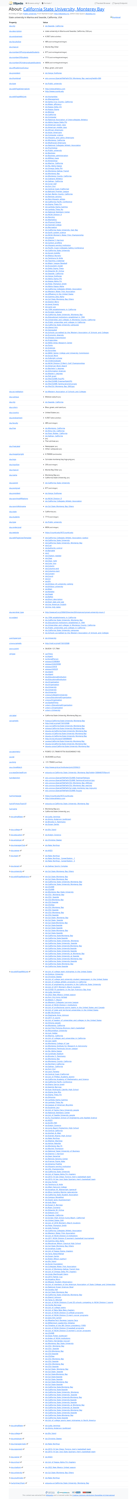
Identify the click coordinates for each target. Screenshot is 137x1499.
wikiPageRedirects (20, 876)
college (15, 829)
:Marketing (51, 220)
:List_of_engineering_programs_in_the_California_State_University (73, 984)
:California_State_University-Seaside (61, 948)
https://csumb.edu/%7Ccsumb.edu (59, 532)
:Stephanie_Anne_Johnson (57, 1015)
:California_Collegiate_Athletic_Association (63, 289)
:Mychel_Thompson (54, 1148)
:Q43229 (51, 669)
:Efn (48, 581)
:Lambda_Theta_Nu (54, 209)
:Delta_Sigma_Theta (54, 268)
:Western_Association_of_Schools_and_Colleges (65, 391)
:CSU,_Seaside (52, 897)
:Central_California (54, 1130)
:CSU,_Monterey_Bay (54, 894)
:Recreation (51, 227)
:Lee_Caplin (51, 1041)
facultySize (15, 41)
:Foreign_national (53, 312)
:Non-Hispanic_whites (55, 199)
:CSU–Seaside (52, 915)
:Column (49, 566)
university (16, 871)
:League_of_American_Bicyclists (59, 1105)
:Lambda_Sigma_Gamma (56, 207)
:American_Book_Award (56, 366)
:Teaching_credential (54, 261)
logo (12, 459)
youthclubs (17, 1478)
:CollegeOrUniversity (56, 695)
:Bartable (50, 550)
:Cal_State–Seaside (54, 933)
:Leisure (49, 237)
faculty (13, 423)
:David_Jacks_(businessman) (57, 1200)
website (14, 532)
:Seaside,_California (54, 26)
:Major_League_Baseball (56, 263)
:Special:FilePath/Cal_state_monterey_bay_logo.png (71, 788)
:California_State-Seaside (56, 938)
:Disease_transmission (55, 337)
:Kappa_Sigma (52, 109)
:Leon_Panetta (52, 1071)
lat (11, 757)
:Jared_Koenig (52, 304)
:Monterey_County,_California (58, 176)
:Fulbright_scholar (53, 358)
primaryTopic (18, 1483)
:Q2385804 (52, 661)
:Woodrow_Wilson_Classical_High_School (63, 1243)
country (14, 412)
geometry (14, 751)
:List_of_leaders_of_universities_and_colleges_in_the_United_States (73, 1020)
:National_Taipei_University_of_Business (62, 1151)
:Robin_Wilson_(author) (55, 1259)
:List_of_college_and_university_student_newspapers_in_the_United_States (76, 979)
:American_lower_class (55, 125)
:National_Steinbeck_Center (57, 212)
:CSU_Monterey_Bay (54, 907)
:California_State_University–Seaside (61, 961)
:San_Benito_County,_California (59, 194)
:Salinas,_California (54, 181)
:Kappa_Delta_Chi (53, 107)
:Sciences (50, 348)
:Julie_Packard (52, 1228)
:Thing (49, 654)
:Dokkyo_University (54, 974)
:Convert (49, 574)
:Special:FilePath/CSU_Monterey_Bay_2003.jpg (68, 783)
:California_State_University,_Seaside (61, 943)
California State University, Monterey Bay (63, 9)
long (12, 762)
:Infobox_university (54, 586)
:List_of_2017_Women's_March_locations (62, 987)
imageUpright (16, 454)
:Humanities (51, 96)
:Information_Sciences (55, 371)
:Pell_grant (50, 376)
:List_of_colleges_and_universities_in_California (65, 1038)
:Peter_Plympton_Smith (56, 284)
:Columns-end (52, 568)
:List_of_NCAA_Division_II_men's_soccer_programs (66, 1315)
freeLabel (14, 446)
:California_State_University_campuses (62, 325)
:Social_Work (51, 355)
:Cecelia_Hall (51, 1289)
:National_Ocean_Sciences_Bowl (59, 1287)
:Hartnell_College (53, 225)
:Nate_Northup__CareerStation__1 (60, 858)
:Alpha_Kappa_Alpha (54, 286)
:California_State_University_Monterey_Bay (63, 882)
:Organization (53, 700)
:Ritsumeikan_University (56, 1030)
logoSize (14, 464)
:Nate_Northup (52, 845)
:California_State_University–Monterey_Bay (63, 958)
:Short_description (54, 599)
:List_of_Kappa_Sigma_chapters (59, 1251)
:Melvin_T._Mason (53, 1000)
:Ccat (48, 545)
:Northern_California (54, 1064)
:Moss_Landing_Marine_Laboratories (61, 1192)
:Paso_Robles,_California (56, 433)
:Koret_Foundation (54, 1264)
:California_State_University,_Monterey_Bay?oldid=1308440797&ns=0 (77, 772)
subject (13, 617)
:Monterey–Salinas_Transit (57, 171)
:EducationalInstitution (55, 677)
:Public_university (53, 83)
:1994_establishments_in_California (60, 309)
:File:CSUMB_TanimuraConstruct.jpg (61, 384)
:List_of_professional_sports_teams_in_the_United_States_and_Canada (74, 1007)
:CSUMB (49, 887)
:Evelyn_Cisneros (53, 835)
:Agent (49, 656)
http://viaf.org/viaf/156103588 (57, 643)
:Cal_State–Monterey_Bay (56, 930)
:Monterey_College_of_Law (57, 1043)
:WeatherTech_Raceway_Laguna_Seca (61, 1320)
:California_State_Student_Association (61, 1195)
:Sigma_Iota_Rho (53, 1092)
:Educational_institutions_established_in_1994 (65, 317)
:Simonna (50, 1097)
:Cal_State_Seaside (54, 928)
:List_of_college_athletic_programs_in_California (65, 982)
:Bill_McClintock (52, 1012)
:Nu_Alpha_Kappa (53, 166)
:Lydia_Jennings (52, 816)
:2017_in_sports (52, 1018)
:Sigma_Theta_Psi (53, 204)
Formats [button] (47, 3)
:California (50, 114)
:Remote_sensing (53, 196)
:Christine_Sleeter (53, 840)
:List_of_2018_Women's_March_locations (62, 1223)
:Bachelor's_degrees (54, 368)
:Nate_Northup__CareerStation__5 (60, 861)
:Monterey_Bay (52, 173)
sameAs (15, 643)
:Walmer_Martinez (54, 1141)
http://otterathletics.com (55, 89)
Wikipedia (49, 1495)
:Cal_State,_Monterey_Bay (56, 917)
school (15, 1462)
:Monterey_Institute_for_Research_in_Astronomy (66, 1046)
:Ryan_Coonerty (52, 1207)
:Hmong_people (53, 1023)
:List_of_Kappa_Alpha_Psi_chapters (60, 1174)
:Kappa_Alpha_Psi (53, 281)
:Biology (49, 112)
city (12, 26)
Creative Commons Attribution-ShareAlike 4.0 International (93, 1495)
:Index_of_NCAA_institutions (57, 1338)
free (12, 428)
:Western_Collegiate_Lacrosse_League (61, 1002)
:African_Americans (54, 130)
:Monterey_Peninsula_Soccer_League (61, 1048)
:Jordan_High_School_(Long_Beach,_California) (65, 1218)
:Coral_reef (51, 184)
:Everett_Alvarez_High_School (58, 1136)
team (14, 856)
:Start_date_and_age (54, 602)
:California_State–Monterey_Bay (59, 964)
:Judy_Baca (50, 1202)
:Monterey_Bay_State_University (59, 892)
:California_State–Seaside (56, 966)
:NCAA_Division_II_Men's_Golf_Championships (65, 363)
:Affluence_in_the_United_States (59, 294)
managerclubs (18, 1444)
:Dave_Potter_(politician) (56, 1336)
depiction (14, 778)
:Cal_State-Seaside (53, 925)
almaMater (17, 816)
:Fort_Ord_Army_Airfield (56, 997)
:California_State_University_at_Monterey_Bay (64, 953)
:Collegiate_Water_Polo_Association (60, 1266)
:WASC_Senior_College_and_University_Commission (67, 353)
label (12, 715)
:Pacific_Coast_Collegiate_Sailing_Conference (64, 248)
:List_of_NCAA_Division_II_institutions (61, 1236)
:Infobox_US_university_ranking (59, 584)
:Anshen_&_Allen (53, 1133)
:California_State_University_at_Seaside (62, 956)
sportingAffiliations (18, 498)
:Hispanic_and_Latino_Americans (59, 137)
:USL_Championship (54, 1169)
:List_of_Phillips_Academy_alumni (59, 1077)
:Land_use (50, 307)
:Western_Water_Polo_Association (60, 291)
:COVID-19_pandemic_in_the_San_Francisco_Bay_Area (68, 989)
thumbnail (15, 78)
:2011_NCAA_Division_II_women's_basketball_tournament (69, 1238)
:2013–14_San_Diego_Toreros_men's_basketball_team (68, 1177)
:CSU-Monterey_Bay (54, 900)
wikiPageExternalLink (19, 89)
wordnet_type (16, 612)
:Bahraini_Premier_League (57, 191)
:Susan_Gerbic (52, 824)
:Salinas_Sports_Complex (56, 866)
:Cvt (48, 579)
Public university (29, 14)
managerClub (18, 845)
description (15, 31)
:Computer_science (54, 135)
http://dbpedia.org (61, 14)
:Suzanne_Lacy (52, 1107)
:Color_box (50, 563)
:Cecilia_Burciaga (53, 1305)
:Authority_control (53, 548)
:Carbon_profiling (53, 243)
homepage (15, 796)
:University (50, 638)
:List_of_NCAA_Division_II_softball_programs (64, 1312)
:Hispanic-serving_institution (58, 245)
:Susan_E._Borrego (54, 1205)
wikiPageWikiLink (17, 96)
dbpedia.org (90, 14)
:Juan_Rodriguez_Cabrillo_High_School (62, 1089)
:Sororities (50, 350)
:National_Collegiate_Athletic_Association (63, 145)
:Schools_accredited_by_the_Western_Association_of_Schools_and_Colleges (77, 332)
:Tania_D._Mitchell (53, 1300)
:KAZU (49, 850)
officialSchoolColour (19, 68)
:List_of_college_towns (55, 1307)
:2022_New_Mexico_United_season (60, 994)
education (16, 835)
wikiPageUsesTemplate (20, 538)
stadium (16, 1467)
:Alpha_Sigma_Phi (53, 278)
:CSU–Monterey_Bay (54, 912)
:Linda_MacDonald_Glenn (56, 1274)
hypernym (15, 638)
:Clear (48, 558)
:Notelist (49, 591)
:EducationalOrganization (58, 697)
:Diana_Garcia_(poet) (54, 1084)
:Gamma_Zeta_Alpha (54, 296)
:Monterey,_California (55, 140)
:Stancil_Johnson (53, 1297)
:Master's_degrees (54, 373)
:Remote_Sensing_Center (56, 1159)
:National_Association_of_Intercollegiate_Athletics (66, 119)
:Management (52, 99)
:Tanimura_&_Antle (54, 258)
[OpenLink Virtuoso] (50, 1492)
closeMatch (15, 767)
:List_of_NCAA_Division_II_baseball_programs (64, 1328)
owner (15, 850)
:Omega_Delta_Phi (54, 168)
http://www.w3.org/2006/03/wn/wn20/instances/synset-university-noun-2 (75, 612)
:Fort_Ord (50, 186)
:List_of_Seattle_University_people (60, 1115)
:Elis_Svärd (50, 829)
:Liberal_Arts (51, 327)
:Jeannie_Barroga (53, 1087)
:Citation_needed (53, 556)
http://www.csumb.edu (54, 91)
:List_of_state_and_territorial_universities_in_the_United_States (71, 1010)
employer (16, 840)
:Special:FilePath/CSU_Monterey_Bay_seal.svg (68, 785)
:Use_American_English (55, 604)
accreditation (16, 391)
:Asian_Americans (53, 132)
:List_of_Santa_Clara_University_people (62, 1110)
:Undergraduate (53, 361)
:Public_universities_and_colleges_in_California (65, 322)
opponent (16, 1449)
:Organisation (52, 682)
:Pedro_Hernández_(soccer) (57, 1341)
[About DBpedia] (16, 3)
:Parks (49, 345)
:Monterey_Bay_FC (53, 1146)
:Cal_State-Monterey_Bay (56, 923)
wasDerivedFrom (18, 772)
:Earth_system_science (55, 232)
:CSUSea (49, 905)
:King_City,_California (54, 431)
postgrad (14, 488)
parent (13, 483)
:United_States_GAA (54, 1220)
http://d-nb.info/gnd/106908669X (58, 738)
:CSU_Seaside (51, 910)
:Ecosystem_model (54, 266)
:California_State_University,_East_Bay (61, 230)
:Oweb (49, 594)
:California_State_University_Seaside (61, 951)
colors (13, 407)
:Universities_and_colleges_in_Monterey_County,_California (70, 320)
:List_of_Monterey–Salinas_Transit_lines (62, 1269)
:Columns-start (52, 571)
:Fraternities (51, 340)
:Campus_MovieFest (54, 1197)
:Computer (50, 117)
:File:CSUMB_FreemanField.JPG (58, 381)
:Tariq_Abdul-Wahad (54, 1253)
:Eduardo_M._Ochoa (54, 271)
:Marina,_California (54, 163)
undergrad (15, 527)
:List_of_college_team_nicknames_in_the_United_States (68, 971)
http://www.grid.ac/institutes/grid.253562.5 (62, 767)
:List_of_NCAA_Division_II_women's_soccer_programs (68, 1330)
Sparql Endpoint (120, 3)
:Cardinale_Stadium (54, 1053)
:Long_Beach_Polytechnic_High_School (62, 1128)
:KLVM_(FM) (51, 1123)
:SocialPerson (51, 659)
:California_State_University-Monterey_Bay (63, 946)
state (13, 511)
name (13, 475)
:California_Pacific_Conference (58, 202)
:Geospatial (51, 330)
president (14, 73)
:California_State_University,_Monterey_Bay (64, 314)
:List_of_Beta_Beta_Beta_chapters (59, 1310)
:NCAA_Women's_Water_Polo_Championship (64, 235)
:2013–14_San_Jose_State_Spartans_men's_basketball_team (70, 1179)
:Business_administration (56, 155)
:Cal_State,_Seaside (54, 920)
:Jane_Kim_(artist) (53, 1318)
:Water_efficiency (53, 104)
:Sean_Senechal (52, 1156)
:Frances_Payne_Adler (55, 1161)
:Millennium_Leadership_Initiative (60, 1323)
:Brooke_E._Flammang (55, 822)
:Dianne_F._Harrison (54, 240)
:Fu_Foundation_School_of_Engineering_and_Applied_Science (71, 1118)
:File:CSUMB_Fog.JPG (54, 379)
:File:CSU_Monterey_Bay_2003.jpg (59, 386)
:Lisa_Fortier (51, 1182)
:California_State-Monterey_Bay (59, 935)
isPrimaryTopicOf (17, 803)
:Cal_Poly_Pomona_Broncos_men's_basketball (65, 1028)
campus (14, 397)
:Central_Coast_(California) (57, 189)
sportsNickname (17, 506)
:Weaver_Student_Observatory (58, 1282)
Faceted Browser (103, 3)
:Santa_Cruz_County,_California (59, 102)
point (14, 648)
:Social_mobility (52, 253)
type (12, 83)
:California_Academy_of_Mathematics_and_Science (67, 1079)
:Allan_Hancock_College (56, 1187)
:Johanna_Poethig (53, 1164)
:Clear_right (51, 561)
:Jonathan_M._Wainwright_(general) (60, 1189)
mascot (13, 47)
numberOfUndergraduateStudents (25, 62)
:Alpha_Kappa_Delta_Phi (56, 122)
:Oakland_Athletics (54, 178)
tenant (15, 866)
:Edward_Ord (51, 1212)
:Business (50, 153)
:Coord (49, 576)
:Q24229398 (53, 664)
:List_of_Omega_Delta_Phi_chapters (60, 1271)
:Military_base (52, 158)
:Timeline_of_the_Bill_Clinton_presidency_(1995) (65, 1325)
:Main (48, 589)
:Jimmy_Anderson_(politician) (58, 819)
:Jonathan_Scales (53, 1248)
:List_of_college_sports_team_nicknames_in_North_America (70, 1420)
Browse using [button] (33, 3)
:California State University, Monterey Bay (65, 721)
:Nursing (50, 217)
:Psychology (51, 148)
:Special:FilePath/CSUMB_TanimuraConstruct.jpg (70, 780)
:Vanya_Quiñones (53, 73)
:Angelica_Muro (52, 1279)
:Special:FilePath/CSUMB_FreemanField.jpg (67, 778)
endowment (15, 36)
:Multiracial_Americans (55, 143)
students (14, 517)
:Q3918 (51, 666)
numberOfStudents (18, 57)
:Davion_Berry (52, 302)
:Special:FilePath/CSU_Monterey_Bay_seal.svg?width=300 (73, 78)
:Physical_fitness (53, 222)
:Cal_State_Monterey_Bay (56, 876)
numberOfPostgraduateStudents (24, 52)
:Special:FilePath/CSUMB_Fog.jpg (63, 790)
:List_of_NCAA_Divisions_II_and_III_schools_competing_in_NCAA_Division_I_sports (79, 1302)
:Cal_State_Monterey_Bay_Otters (59, 299)
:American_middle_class (56, 127)
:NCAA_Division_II (53, 214)
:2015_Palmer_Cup (54, 1277)
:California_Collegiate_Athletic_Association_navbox (66, 538)
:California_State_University (57, 250)
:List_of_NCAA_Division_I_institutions (61, 1005)
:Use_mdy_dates (53, 607)
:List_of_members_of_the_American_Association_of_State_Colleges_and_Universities (80, 1284)
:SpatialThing (51, 702)
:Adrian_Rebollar (53, 1143)
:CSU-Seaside (51, 902)
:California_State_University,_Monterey (62, 941)
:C (47, 553)
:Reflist (49, 597)
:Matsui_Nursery (53, 255)
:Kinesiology (51, 161)
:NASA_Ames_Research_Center (58, 343)
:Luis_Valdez (51, 1033)
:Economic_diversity (54, 335)
